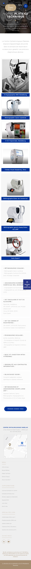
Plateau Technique (6, 473)
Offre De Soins (5, 467)
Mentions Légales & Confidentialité (9, 496)
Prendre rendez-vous (16, 408)
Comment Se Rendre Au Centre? (9, 490)
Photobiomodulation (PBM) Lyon (9, 520)
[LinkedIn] (4, 541)
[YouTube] (8, 541)
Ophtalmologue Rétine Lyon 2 (8, 517)
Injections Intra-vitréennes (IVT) (9, 529)
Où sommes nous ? (10, 8)
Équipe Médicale (5, 470)
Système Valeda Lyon (6, 523)
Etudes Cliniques (6, 476)
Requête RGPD (5, 500)
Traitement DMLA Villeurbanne (9, 526)
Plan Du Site (5, 506)
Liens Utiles (4, 503)
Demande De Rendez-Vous (8, 493)
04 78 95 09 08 (16, 431)
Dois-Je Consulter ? (6, 479)
